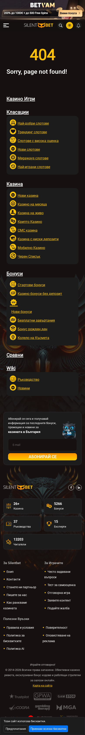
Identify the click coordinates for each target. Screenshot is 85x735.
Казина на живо (31, 213)
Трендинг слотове (32, 132)
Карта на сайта (42, 685)
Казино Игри (21, 99)
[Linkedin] (79, 487)
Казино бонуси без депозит (40, 294)
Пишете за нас (17, 595)
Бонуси (15, 273)
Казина (15, 184)
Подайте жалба (59, 608)
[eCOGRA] (19, 707)
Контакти (13, 579)
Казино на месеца (32, 204)
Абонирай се (43, 456)
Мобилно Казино (31, 248)
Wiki (11, 368)
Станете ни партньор (21, 587)
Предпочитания (16, 728)
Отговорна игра (59, 593)
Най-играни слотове (34, 167)
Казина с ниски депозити (38, 239)
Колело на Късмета (33, 338)
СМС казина (27, 230)
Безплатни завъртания (36, 320)
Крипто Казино (30, 222)
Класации (18, 112)
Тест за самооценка (62, 585)
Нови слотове (29, 149)
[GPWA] (42, 696)
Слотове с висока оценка (38, 141)
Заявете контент (59, 600)
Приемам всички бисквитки (48, 728)
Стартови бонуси (31, 285)
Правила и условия (20, 627)
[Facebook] (71, 487)
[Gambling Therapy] (42, 707)
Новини (24, 388)
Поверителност (57, 627)
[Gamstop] (66, 696)
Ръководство (28, 380)
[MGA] (66, 707)
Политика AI (15, 648)
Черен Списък (29, 256)
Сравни (15, 355)
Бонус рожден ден (32, 329)
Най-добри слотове (33, 123)
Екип (10, 571)
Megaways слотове (33, 158)
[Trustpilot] (19, 696)
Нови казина (28, 196)
